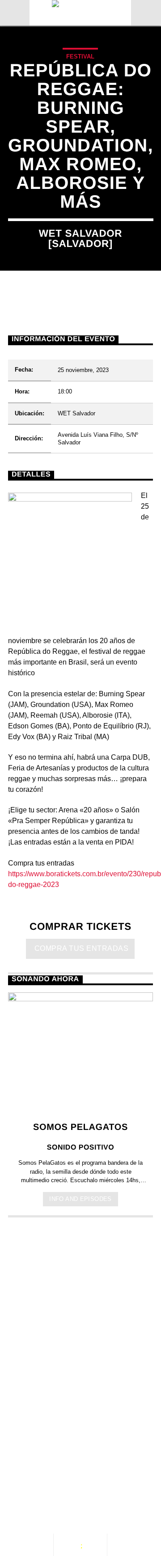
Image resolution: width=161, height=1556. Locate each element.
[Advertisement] (80, 1315)
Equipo (96, 1471)
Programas (40, 1471)
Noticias (34, 1461)
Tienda (30, 1480)
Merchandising (92, 1480)
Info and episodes (80, 1199)
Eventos (87, 1461)
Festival (80, 56)
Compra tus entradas (81, 948)
